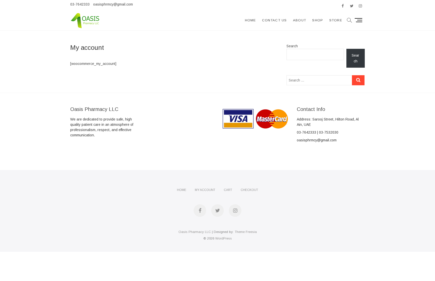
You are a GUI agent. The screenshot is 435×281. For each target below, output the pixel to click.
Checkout (249, 190)
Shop (317, 20)
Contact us (274, 20)
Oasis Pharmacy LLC (194, 232)
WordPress (223, 238)
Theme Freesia (246, 232)
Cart (228, 190)
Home (250, 20)
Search (292, 46)
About (299, 20)
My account (205, 190)
